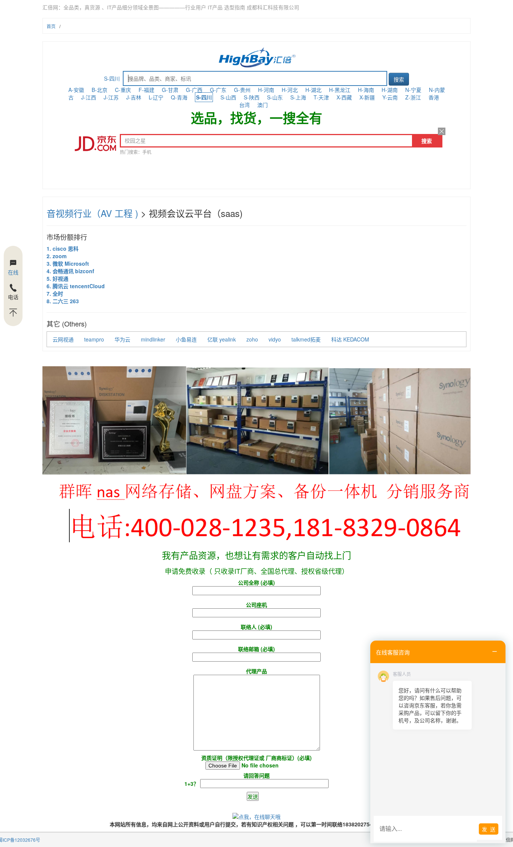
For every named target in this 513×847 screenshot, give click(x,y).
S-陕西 (252, 97)
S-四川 (112, 78)
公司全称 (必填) (256, 582)
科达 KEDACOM (350, 339)
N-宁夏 (413, 89)
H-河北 (290, 89)
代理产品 (256, 671)
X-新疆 (367, 97)
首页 (51, 26)
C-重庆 (123, 89)
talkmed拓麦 (306, 339)
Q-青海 (179, 97)
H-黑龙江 (339, 89)
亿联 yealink (221, 339)
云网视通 (63, 339)
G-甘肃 (170, 89)
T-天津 (321, 97)
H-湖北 (313, 89)
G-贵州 (242, 89)
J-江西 (88, 97)
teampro (94, 339)
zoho (252, 339)
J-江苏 (111, 97)
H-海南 (366, 89)
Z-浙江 (413, 97)
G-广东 (218, 89)
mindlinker (153, 339)
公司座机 (256, 604)
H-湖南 (390, 89)
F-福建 (146, 89)
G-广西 (194, 89)
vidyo (275, 339)
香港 (434, 97)
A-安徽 (76, 89)
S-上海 (298, 97)
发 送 (488, 829)
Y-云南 (390, 97)
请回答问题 (227, 779)
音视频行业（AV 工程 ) (92, 213)
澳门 (262, 104)
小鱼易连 (186, 339)
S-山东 (275, 97)
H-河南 (266, 89)
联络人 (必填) (256, 626)
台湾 (244, 104)
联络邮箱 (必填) (256, 649)
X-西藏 (344, 97)
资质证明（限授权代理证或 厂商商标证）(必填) (256, 757)
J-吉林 (133, 97)
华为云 (122, 339)
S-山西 (228, 97)
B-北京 (99, 89)
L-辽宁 (156, 97)
